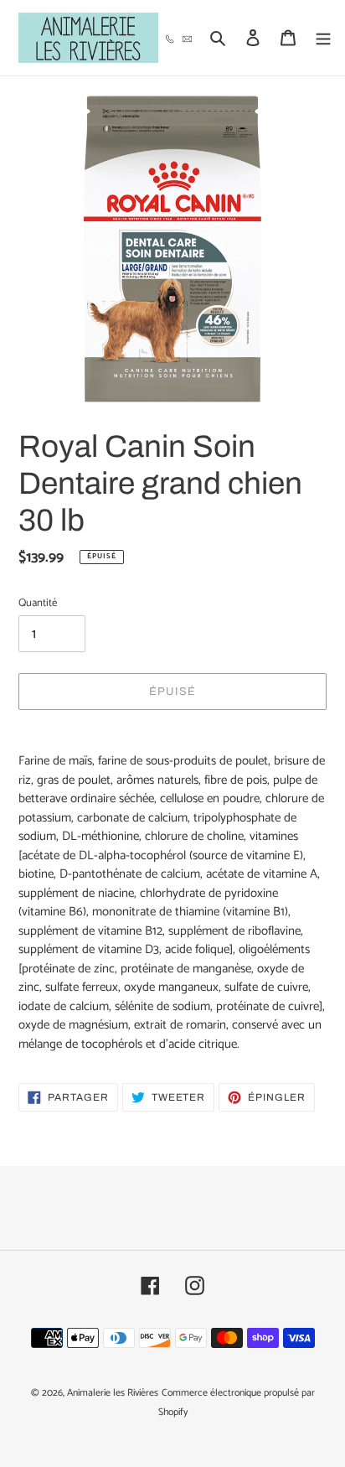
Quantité (37, 603)
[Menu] (323, 38)
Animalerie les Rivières (112, 1393)
